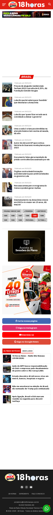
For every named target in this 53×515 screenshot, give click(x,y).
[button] (47, 509)
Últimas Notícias (11, 351)
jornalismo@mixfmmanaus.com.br (26, 502)
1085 (5, 215)
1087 (20, 215)
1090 (42, 215)
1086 (13, 215)
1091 (5, 220)
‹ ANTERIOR (41, 211)
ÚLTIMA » (42, 220)
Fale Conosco (38, 494)
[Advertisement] (26, 45)
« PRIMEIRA (28, 211)
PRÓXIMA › (30, 220)
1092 (13, 220)
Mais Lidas (27, 351)
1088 (27, 215)
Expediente (24, 494)
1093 (20, 220)
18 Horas (12, 494)
